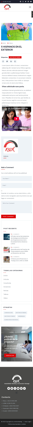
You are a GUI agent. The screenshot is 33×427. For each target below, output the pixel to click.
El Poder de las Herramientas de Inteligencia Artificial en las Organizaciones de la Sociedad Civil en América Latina (20, 239)
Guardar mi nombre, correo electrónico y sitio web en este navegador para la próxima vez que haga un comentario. (16, 195)
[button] (16, 392)
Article (6, 275)
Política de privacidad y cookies (17, 424)
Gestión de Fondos (15, 57)
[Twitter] (8, 388)
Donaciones (7, 287)
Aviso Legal (27, 421)
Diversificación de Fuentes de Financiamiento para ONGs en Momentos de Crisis (20, 251)
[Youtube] (18, 388)
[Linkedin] (21, 388)
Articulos (6, 279)
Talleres (6, 294)
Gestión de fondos (10, 316)
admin (4, 43)
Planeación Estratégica (11, 319)
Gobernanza (21, 316)
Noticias (6, 290)
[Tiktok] (24, 388)
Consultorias (7, 283)
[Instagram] (15, 388)
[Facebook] (11, 388)
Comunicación (9, 312)
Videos (11, 43)
